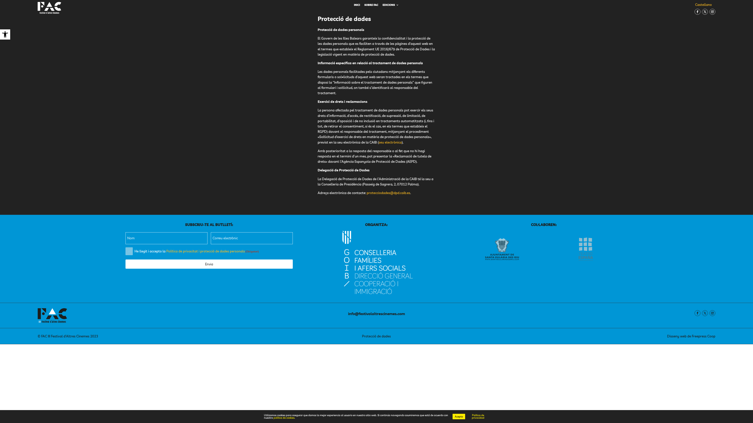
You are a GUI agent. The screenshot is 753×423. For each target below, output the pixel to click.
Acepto (459, 416)
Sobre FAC (371, 5)
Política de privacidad (478, 416)
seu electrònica (390, 142)
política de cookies (284, 417)
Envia (209, 264)
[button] (5, 34)
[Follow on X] (705, 12)
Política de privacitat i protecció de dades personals (205, 251)
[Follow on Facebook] (697, 12)
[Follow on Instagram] (712, 12)
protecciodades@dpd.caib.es (388, 193)
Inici (357, 5)
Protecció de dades (376, 336)
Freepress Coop (703, 336)
